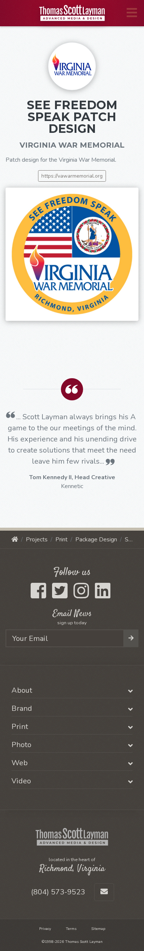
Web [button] (19, 763)
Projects (37, 539)
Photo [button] (21, 744)
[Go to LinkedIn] (102, 595)
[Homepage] (14, 539)
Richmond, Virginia (72, 869)
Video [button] (21, 781)
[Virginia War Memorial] (72, 65)
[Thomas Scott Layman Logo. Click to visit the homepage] (72, 13)
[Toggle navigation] (132, 13)
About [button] (21, 690)
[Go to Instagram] (81, 595)
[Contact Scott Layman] (104, 892)
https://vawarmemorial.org (72, 175)
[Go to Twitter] (60, 595)
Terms (71, 928)
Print (61, 539)
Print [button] (19, 726)
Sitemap (98, 928)
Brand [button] (21, 708)
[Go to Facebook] (38, 595)
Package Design (96, 539)
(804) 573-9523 (58, 892)
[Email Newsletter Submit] (131, 638)
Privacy (45, 928)
